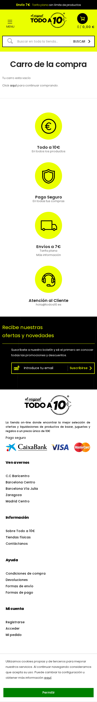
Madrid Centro (18, 501)
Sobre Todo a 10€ (20, 531)
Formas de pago (19, 592)
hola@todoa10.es (48, 304)
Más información (48, 255)
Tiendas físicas (18, 537)
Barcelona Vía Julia (22, 488)
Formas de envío (19, 586)
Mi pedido (14, 635)
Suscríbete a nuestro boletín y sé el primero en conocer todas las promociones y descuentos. (52, 352)
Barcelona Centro (20, 482)
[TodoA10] (48, 19)
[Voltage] (48, 405)
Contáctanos (17, 543)
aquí (13, 85)
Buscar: (8, 41)
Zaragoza (14, 495)
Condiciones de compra (26, 573)
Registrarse (15, 622)
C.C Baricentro (18, 476)
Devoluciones (17, 580)
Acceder (13, 628)
